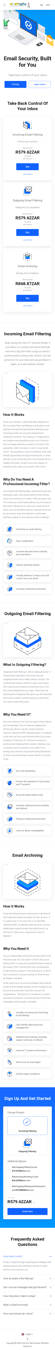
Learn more (39, 84)
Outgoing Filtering (27, 1151)
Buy (27, 166)
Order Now (27, 1211)
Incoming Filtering (27, 1131)
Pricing (15, 84)
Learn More (27, 174)
